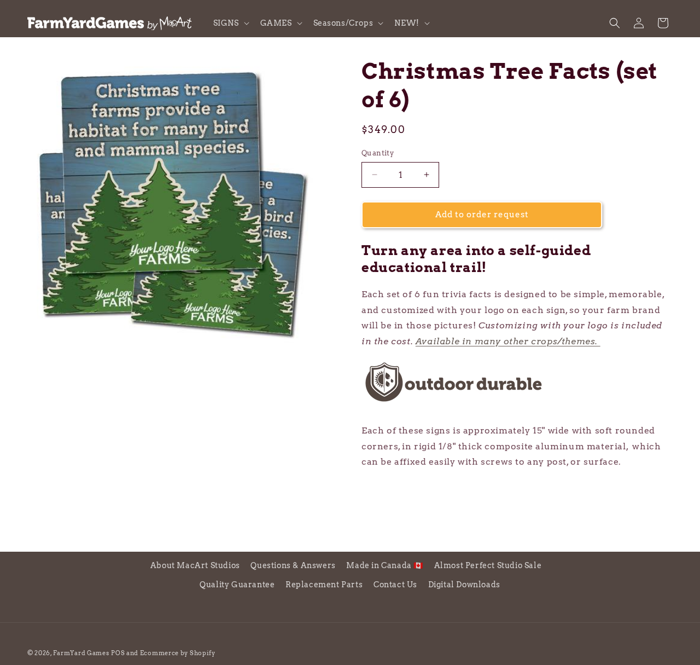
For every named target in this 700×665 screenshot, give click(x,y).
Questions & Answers (292, 565)
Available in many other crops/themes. (508, 341)
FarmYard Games (81, 653)
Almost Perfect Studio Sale (488, 565)
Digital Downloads (464, 584)
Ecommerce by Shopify (177, 653)
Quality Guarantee (237, 584)
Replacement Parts (324, 584)
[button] (230, 22)
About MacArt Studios (195, 565)
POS (118, 653)
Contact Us (395, 584)
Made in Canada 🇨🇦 (384, 565)
